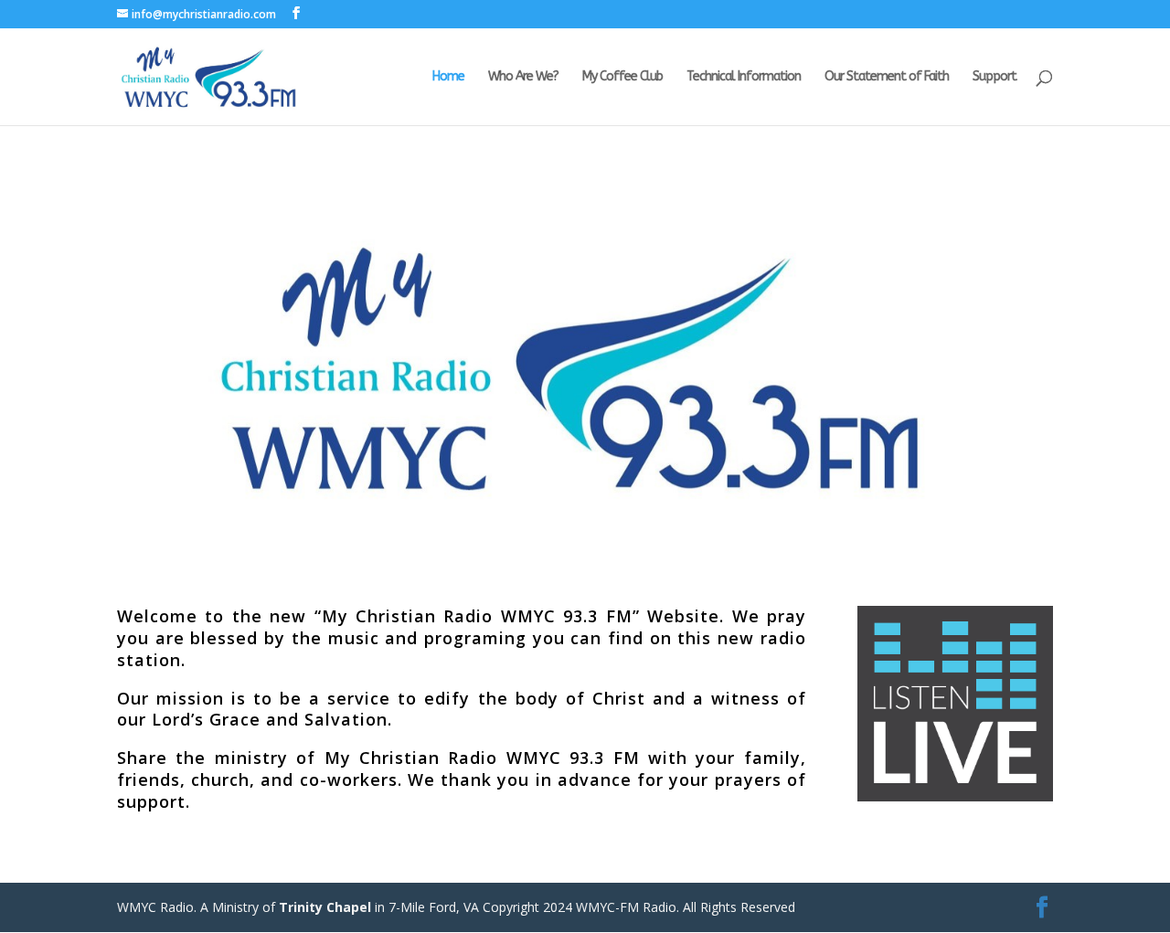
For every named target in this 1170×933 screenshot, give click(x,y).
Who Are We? (523, 77)
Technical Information (743, 77)
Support (994, 77)
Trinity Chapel (325, 907)
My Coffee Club (622, 77)
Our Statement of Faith (886, 77)
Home (448, 77)
